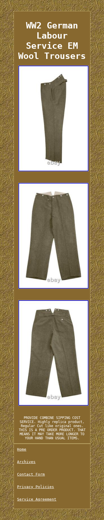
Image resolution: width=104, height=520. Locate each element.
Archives (26, 462)
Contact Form (31, 474)
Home (21, 449)
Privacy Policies (35, 487)
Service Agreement (36, 499)
